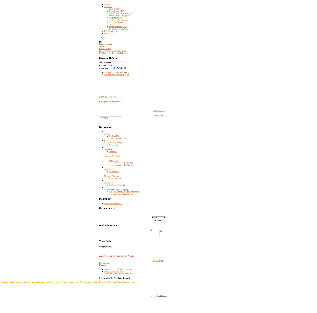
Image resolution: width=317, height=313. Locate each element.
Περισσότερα (104, 263)
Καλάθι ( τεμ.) (105, 49)
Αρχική (102, 37)
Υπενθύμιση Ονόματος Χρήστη (116, 75)
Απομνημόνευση (106, 68)
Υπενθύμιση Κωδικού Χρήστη (116, 72)
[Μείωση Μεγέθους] (100, 40)
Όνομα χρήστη (105, 63)
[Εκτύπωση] (110, 96)
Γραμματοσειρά (105, 44)
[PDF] (102, 96)
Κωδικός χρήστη (105, 65)
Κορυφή (102, 265)
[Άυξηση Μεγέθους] (99, 40)
